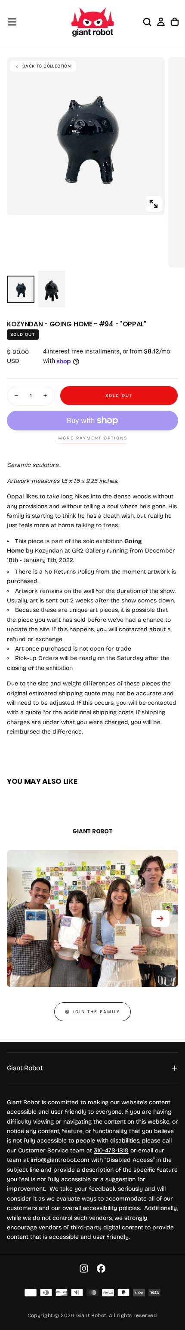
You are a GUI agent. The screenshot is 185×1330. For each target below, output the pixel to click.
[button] (12, 22)
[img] (31, 1292)
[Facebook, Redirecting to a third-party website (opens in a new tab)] (101, 1268)
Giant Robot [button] (25, 1068)
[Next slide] (160, 918)
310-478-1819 (111, 1150)
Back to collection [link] (46, 66)
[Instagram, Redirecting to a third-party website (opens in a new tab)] (84, 1268)
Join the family (96, 1011)
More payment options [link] (92, 438)
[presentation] (153, 204)
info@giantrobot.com (60, 1160)
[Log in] (161, 22)
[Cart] (175, 22)
